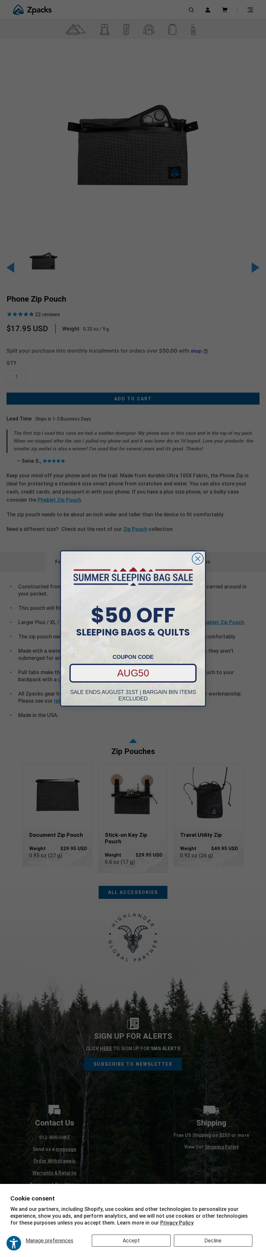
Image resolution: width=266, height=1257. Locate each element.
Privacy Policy (177, 1223)
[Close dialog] (197, 558)
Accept (131, 1241)
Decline (213, 1241)
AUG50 (133, 673)
